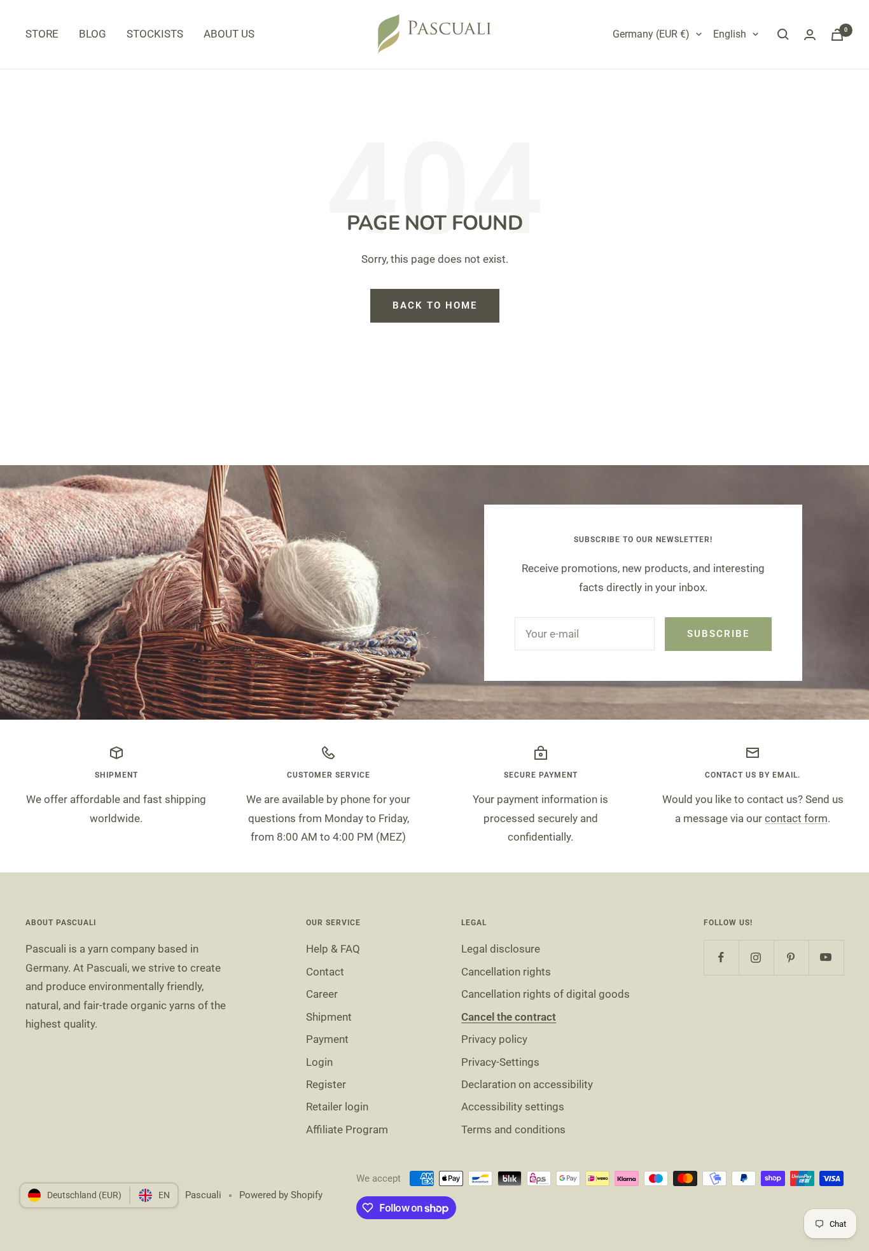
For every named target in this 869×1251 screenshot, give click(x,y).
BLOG (92, 33)
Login (319, 1062)
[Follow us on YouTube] (826, 957)
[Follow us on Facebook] (721, 957)
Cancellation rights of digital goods (545, 994)
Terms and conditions (513, 1129)
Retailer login (337, 1106)
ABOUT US (229, 33)
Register (326, 1084)
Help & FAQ (333, 948)
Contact (325, 971)
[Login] (810, 34)
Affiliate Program (347, 1129)
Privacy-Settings (500, 1062)
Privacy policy (494, 1039)
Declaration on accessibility (527, 1084)
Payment (327, 1039)
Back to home (435, 305)
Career (322, 994)
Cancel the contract (508, 1016)
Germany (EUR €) (651, 34)
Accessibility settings (512, 1106)
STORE (42, 33)
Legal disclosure (500, 948)
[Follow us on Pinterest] (791, 957)
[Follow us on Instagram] (756, 957)
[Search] (783, 34)
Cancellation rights (506, 971)
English (729, 34)
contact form (796, 818)
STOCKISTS (155, 33)
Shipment (329, 1016)
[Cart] (837, 35)
